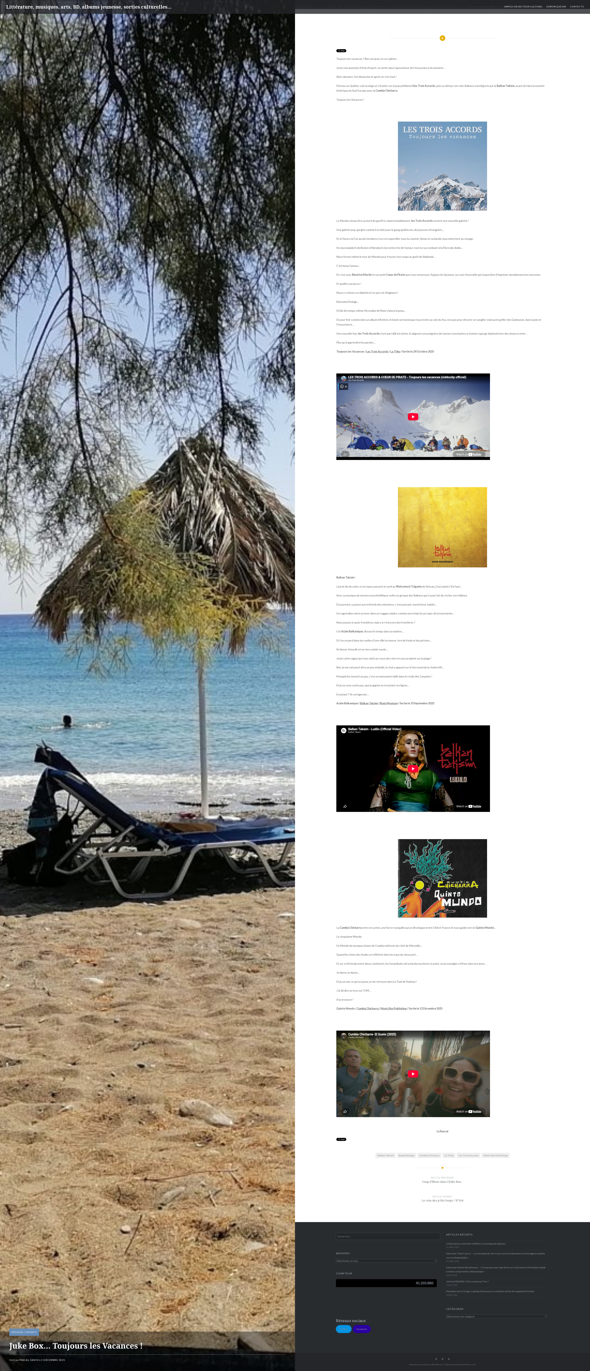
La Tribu (395, 351)
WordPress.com (468, 1364)
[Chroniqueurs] (442, 1359)
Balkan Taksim (369, 703)
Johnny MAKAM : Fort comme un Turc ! (467, 1281)
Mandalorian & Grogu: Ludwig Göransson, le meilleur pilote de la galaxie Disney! (490, 1291)
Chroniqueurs (556, 6)
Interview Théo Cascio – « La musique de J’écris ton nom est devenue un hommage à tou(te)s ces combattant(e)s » (495, 1255)
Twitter (344, 1329)
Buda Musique (389, 703)
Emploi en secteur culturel (524, 6)
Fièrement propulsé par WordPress (426, 1364)
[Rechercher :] (388, 1236)
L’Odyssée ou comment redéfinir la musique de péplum (475, 1243)
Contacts (577, 6)
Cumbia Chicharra (368, 1008)
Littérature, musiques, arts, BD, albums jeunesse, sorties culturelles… (88, 7)
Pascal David (28, 1360)
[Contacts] (436, 1359)
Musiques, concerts (24, 1332)
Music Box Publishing (394, 1008)
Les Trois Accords (377, 351)
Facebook (361, 1329)
